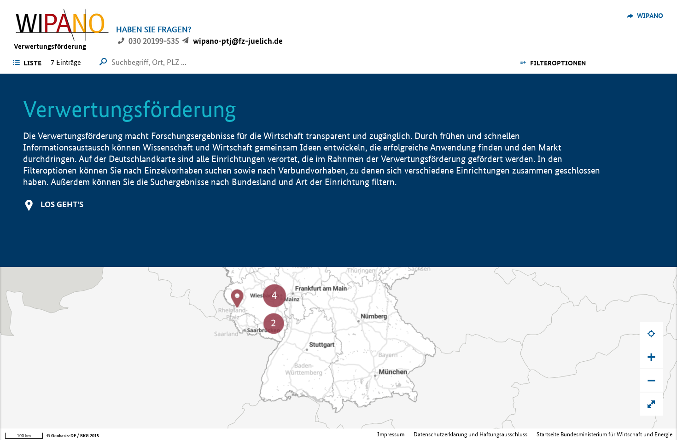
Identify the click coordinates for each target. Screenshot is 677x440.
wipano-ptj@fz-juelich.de (238, 41)
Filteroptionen (558, 63)
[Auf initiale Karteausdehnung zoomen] (651, 404)
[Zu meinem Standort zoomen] (651, 333)
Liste (32, 63)
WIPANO (650, 16)
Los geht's (62, 204)
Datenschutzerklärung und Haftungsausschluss (470, 434)
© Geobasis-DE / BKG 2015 (73, 435)
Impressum (390, 434)
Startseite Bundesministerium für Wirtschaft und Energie (604, 434)
